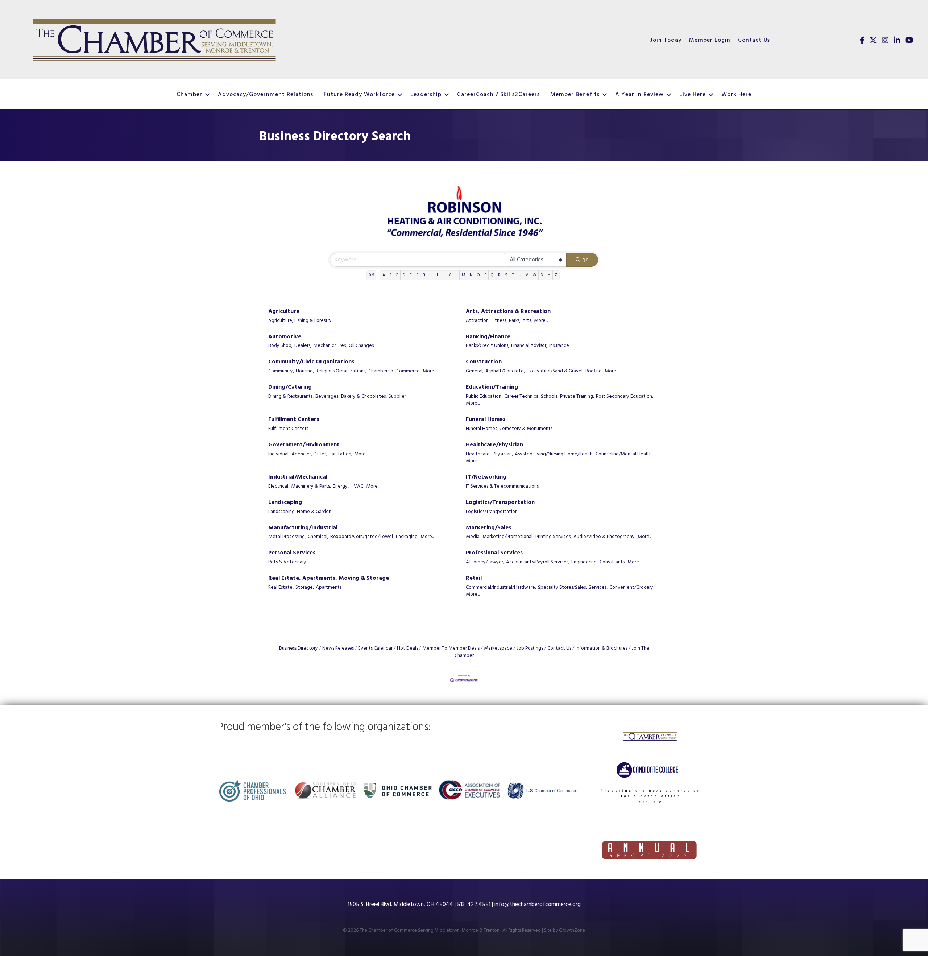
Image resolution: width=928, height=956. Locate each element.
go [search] (585, 260)
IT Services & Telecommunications (502, 486)
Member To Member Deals (451, 648)
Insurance (559, 345)
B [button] (390, 275)
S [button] (506, 275)
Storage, (304, 587)
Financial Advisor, (529, 345)
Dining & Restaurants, (291, 396)
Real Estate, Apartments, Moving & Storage (328, 578)
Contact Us (754, 40)
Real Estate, (281, 587)
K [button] (449, 275)
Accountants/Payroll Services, (537, 562)
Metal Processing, (287, 537)
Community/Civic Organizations (311, 362)
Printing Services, (553, 537)
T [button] (513, 275)
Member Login (709, 40)
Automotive (284, 337)
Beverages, (327, 396)
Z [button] (556, 275)
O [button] (478, 275)
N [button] (471, 275)
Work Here (736, 94)
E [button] (411, 275)
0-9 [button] (371, 275)
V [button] (527, 275)
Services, (598, 587)
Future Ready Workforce (359, 94)
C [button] (397, 275)
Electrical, (278, 486)
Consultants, (613, 562)
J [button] (443, 275)
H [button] (431, 275)
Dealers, (302, 345)
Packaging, (407, 537)
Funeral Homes (485, 419)
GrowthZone (572, 930)
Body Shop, (280, 345)
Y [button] (549, 275)
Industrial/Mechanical (297, 477)
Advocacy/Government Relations (265, 94)
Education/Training (492, 387)
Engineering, (584, 562)
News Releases (338, 648)
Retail (474, 578)
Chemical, (318, 537)
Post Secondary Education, (624, 396)
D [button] (403, 275)
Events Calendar (375, 648)
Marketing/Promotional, (508, 537)
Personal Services (291, 553)
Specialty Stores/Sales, (562, 587)
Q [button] (492, 275)
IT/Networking (486, 477)
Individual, (279, 454)
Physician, (503, 454)
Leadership (426, 94)
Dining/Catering (290, 387)
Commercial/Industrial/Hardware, (501, 587)
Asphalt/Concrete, (505, 371)
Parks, (515, 320)
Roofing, (594, 371)
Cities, (320, 454)
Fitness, (499, 320)
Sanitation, (340, 454)
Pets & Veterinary (287, 562)
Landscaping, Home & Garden (299, 512)
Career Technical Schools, (531, 396)
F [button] (417, 275)
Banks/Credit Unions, (487, 345)
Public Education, (484, 396)
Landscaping (285, 502)
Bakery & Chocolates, (364, 396)
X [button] (542, 275)
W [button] (534, 275)
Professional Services (494, 553)
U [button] (519, 275)
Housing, (305, 371)
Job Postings (530, 648)
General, (475, 371)
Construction (484, 362)
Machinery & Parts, (311, 486)
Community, (281, 371)
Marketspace (498, 648)
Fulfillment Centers (293, 419)
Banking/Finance (488, 337)
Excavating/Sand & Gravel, (555, 371)
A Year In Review (639, 94)
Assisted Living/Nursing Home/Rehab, (554, 454)
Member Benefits (575, 94)
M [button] (463, 275)
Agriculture (283, 311)
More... (541, 320)
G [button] (424, 275)
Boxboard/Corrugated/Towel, (362, 537)
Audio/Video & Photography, (604, 537)
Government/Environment (304, 445)
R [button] (499, 275)
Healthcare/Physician (494, 445)
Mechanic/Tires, (330, 345)
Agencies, (301, 454)
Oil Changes (361, 345)
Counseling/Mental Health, (624, 454)
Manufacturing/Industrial (302, 528)
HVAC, (357, 486)
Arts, (527, 320)
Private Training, (577, 396)
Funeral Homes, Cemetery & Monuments (509, 429)
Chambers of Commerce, (394, 371)
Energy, (341, 486)
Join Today (666, 40)
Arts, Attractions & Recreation (508, 311)
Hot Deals (407, 648)
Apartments (328, 587)
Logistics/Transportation (500, 502)
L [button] (456, 275)
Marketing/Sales (488, 528)
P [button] (485, 275)
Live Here (692, 94)
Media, (473, 537)
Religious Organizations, (341, 371)
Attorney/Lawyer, (485, 562)
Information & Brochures (601, 648)
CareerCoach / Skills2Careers (498, 94)
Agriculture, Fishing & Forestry (300, 320)
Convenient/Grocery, (631, 587)
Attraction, (478, 320)
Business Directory (298, 648)
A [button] (383, 275)
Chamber (189, 94)
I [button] (437, 275)
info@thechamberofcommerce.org (537, 904)
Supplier (397, 396)
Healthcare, (478, 454)
